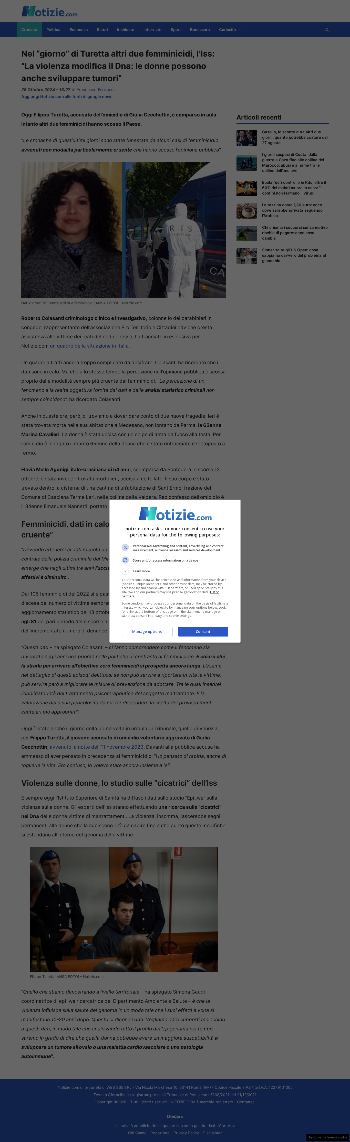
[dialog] (175, 571)
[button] (175, 571)
